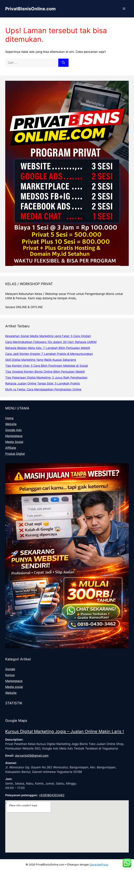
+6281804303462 (51, 795)
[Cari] (63, 63)
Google (10, 669)
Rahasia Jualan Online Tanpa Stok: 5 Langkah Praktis (42, 383)
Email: (9, 755)
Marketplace (14, 436)
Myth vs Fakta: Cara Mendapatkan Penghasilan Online (43, 389)
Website (11, 424)
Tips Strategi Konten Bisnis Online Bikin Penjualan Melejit (45, 371)
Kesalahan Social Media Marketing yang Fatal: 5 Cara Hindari (48, 336)
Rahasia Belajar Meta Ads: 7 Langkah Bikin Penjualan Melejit (47, 348)
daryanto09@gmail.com (32, 755)
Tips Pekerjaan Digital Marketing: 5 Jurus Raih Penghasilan (46, 377)
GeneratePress (99, 864)
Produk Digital (15, 453)
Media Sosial (14, 442)
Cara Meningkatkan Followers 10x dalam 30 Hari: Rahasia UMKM (50, 342)
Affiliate (10, 448)
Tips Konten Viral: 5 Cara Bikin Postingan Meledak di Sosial (46, 365)
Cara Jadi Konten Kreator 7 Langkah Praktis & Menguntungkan (49, 354)
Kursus (10, 675)
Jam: (8, 779)
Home (9, 418)
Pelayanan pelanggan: (21, 795)
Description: (14, 739)
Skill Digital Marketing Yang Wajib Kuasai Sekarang (40, 359)
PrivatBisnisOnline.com (30, 8)
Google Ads (13, 430)
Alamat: (11, 763)
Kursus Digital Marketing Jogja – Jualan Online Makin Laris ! (64, 731)
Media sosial (14, 687)
